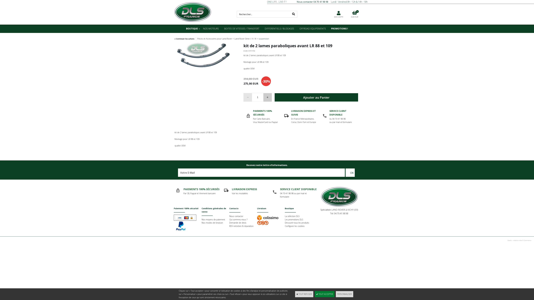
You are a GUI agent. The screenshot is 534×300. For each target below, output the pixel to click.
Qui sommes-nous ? (238, 219)
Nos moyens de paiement (213, 219)
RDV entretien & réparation (241, 226)
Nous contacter (236, 216)
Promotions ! (339, 28)
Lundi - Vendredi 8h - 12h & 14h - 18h (332, 1)
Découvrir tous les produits (297, 222)
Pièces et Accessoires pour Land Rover (214, 38)
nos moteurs (211, 28)
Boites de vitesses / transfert (241, 28)
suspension (264, 38)
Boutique (192, 28)
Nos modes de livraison (212, 222)
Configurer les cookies (295, 226)
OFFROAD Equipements (313, 28)
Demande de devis (237, 222)
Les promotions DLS (294, 219)
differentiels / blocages (279, 28)
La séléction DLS (292, 216)
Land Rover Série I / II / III (245, 38)
